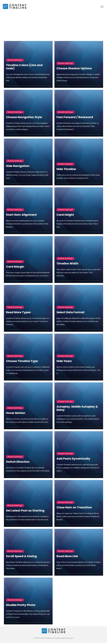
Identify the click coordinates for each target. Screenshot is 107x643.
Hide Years (64, 361)
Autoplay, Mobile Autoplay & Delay (77, 408)
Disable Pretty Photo (20, 605)
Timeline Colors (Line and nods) (24, 66)
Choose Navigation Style (24, 117)
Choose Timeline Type (22, 361)
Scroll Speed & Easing (21, 556)
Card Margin (15, 266)
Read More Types (18, 312)
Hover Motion (15, 413)
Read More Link (67, 556)
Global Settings (15, 60)
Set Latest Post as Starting (25, 510)
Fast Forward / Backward (75, 117)
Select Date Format (70, 312)
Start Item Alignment (21, 214)
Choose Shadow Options (74, 68)
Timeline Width (67, 263)
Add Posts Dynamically (73, 458)
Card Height (65, 214)
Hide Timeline (66, 169)
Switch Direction (17, 461)
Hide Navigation (17, 166)
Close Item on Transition (74, 507)
